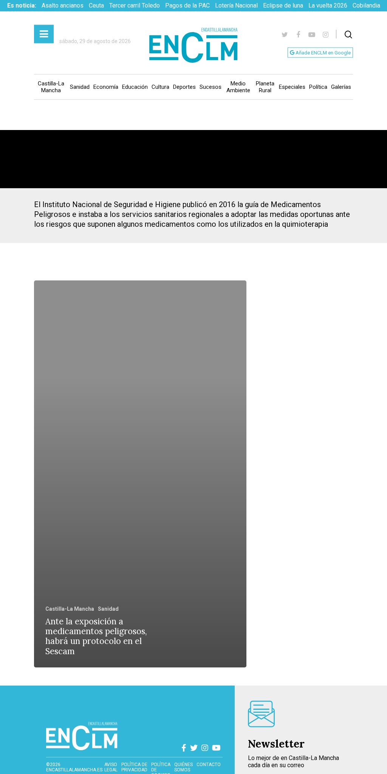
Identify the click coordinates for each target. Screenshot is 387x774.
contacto (209, 764)
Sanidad (80, 87)
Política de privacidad (134, 767)
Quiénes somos (183, 767)
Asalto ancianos (63, 5)
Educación (135, 87)
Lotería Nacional (236, 5)
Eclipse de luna (283, 5)
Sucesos (210, 87)
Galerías (341, 87)
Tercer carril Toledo (134, 5)
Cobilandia (366, 5)
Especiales (292, 87)
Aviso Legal (111, 767)
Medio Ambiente (238, 87)
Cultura (160, 87)
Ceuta (96, 5)
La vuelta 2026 (327, 5)
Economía (105, 87)
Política (318, 87)
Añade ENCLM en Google (322, 53)
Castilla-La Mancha (51, 87)
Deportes (184, 87)
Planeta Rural (265, 87)
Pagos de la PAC (187, 5)
